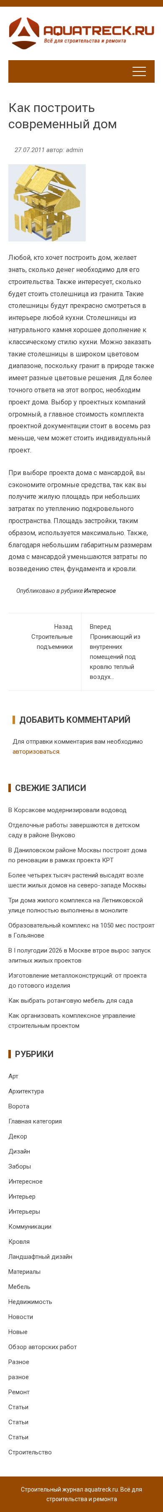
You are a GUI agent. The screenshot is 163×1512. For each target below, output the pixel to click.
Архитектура (26, 1091)
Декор (17, 1136)
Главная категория (35, 1121)
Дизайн (19, 1151)
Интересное (100, 590)
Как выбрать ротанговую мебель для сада (70, 1000)
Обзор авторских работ (42, 1347)
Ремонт (19, 1392)
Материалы (24, 1272)
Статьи (18, 1407)
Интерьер (22, 1196)
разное (18, 1377)
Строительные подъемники (52, 637)
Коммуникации (29, 1226)
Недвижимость (30, 1302)
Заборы (19, 1166)
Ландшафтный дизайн (40, 1256)
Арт (13, 1076)
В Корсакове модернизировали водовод (67, 810)
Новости (20, 1317)
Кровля (19, 1241)
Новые (18, 1332)
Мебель (19, 1287)
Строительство (30, 1452)
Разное (18, 1362)
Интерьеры (24, 1211)
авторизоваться (36, 751)
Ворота (18, 1106)
